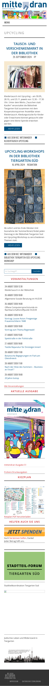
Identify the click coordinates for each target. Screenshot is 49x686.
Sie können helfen (17, 538)
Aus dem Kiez (13, 137)
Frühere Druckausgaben (15, 472)
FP (35, 57)
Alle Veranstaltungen (14, 386)
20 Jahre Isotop (12, 378)
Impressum (14, 681)
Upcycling (23, 141)
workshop (9, 261)
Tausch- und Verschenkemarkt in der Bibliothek (24, 48)
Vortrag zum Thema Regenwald (19, 329)
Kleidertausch (11, 141)
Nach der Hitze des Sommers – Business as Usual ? (24, 368)
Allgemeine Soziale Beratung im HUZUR (23, 298)
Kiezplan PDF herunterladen (17, 516)
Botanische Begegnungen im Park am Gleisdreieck (22, 357)
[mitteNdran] (26, 5)
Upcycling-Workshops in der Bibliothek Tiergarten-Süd (24, 156)
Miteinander (26, 137)
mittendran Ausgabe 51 (15, 464)
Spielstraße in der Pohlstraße (18, 338)
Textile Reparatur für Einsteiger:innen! (23, 347)
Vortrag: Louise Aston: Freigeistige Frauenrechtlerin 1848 (21, 320)
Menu (7, 22)
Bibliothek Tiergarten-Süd (17, 257)
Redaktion (32, 164)
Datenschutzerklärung (31, 681)
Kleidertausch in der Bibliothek (19, 290)
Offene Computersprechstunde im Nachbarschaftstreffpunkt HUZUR (21, 308)
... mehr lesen (13, 128)
